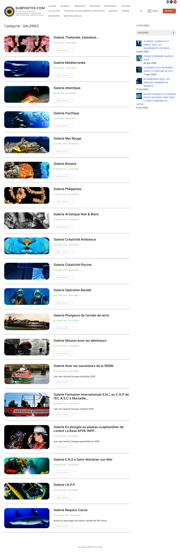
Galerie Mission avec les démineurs (80, 340)
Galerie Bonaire (65, 164)
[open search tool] (141, 11)
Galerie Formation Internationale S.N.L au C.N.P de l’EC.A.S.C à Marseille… (91, 396)
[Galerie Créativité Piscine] (26, 271)
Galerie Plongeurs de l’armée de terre (81, 315)
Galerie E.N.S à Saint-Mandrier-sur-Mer (83, 459)
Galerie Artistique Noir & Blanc (76, 214)
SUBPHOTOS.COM (30, 8)
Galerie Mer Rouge (67, 138)
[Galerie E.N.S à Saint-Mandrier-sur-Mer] (26, 466)
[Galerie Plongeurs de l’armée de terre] (26, 321)
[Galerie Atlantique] (26, 94)
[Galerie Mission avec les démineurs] (26, 347)
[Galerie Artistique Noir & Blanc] (26, 220)
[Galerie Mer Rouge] (26, 145)
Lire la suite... (63, 50)
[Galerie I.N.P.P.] (26, 491)
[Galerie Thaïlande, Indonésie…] (26, 44)
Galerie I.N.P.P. (65, 485)
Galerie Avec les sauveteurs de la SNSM (83, 366)
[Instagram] (171, 1)
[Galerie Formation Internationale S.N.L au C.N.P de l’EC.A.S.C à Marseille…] (26, 405)
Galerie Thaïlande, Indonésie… (76, 37)
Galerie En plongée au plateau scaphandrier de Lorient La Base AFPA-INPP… (89, 429)
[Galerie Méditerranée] (26, 69)
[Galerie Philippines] (26, 195)
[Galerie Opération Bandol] (26, 296)
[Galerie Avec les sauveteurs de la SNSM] (26, 374)
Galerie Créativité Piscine (73, 265)
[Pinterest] (175, 1)
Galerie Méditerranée (69, 63)
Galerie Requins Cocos (70, 510)
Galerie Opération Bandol (72, 290)
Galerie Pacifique (66, 113)
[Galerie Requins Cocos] (26, 518)
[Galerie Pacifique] (26, 119)
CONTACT (169, 11)
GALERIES (72, 43)
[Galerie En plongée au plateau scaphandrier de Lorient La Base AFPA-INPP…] (26, 437)
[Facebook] (168, 1)
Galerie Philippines (67, 189)
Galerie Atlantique (67, 88)
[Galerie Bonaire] (26, 170)
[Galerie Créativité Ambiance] (26, 246)
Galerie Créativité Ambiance (75, 239)
